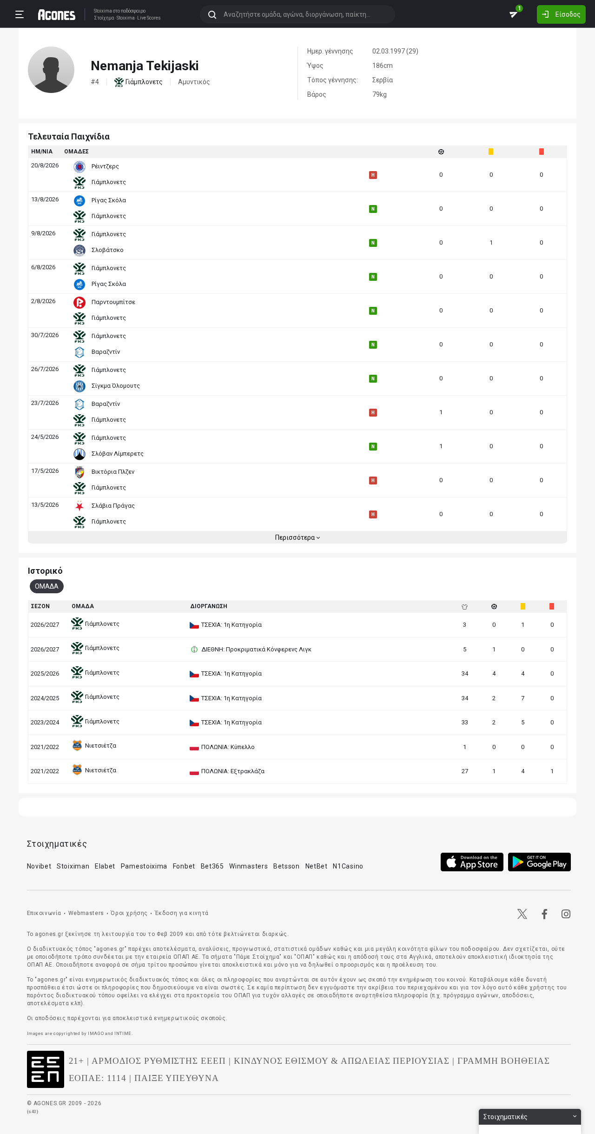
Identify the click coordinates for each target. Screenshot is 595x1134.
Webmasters (86, 913)
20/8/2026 (45, 165)
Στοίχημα (104, 18)
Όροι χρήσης (129, 913)
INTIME (123, 1033)
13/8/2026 (45, 199)
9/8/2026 (43, 233)
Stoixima (103, 10)
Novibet (39, 866)
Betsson (286, 866)
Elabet (105, 866)
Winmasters (248, 866)
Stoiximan (73, 866)
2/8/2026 (43, 301)
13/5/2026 (45, 504)
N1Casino (348, 866)
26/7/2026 (45, 368)
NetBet (316, 866)
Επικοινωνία (44, 913)
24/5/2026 (45, 436)
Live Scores (149, 18)
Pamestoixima (144, 866)
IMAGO (96, 1033)
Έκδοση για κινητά (182, 913)
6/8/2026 (43, 267)
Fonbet (184, 866)
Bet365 (212, 866)
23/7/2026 (45, 402)
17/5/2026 (45, 470)
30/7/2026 (45, 335)
